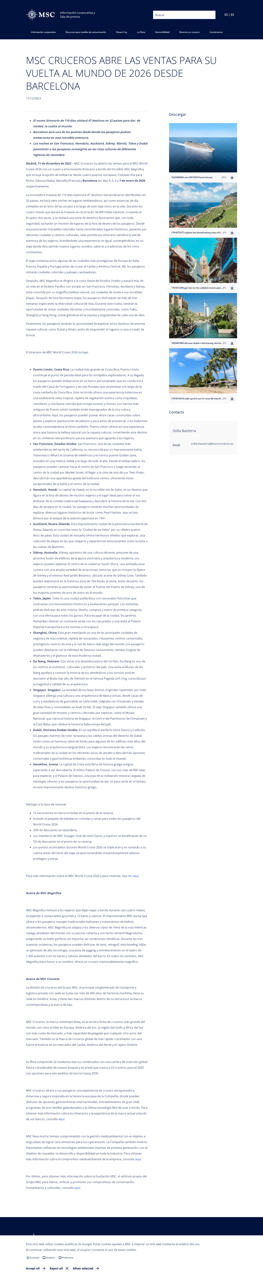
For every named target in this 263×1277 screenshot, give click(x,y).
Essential (34, 1257)
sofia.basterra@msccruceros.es (212, 444)
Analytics (50, 1257)
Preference (67, 1257)
